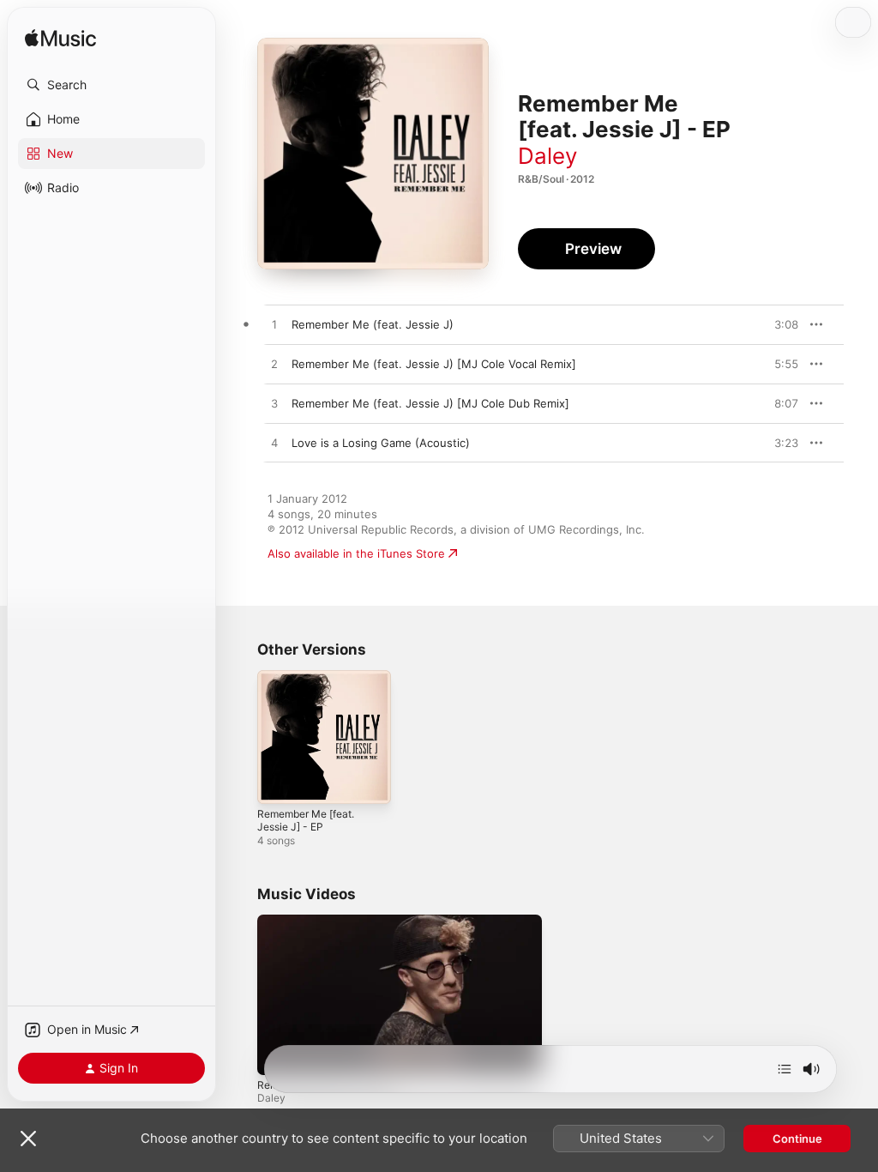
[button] (111, 85)
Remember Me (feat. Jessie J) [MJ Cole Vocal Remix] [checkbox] (434, 364)
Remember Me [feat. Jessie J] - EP (305, 820)
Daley (547, 155)
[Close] (28, 1138)
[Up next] (784, 1069)
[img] (60, 39)
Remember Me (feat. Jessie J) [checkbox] (373, 324)
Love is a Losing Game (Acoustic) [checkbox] (381, 443)
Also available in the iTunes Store (356, 553)
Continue (797, 1138)
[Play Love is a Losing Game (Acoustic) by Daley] (274, 443)
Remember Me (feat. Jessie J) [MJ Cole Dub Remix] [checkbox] (430, 403)
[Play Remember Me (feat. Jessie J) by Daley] (274, 325)
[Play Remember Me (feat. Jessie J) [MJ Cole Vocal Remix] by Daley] (274, 364)
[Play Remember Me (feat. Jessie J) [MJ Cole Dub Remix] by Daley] (274, 404)
